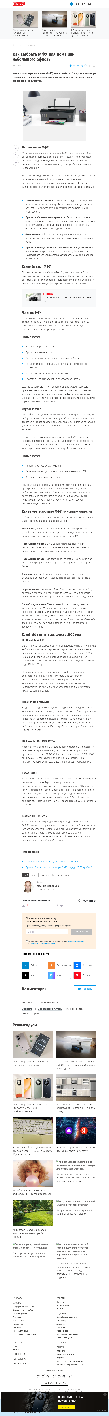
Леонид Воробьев (48, 886)
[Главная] (13, 45)
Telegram (35, 965)
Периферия (48, 294)
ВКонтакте (88, 965)
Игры (15, 1346)
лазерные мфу (47, 875)
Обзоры (17, 1303)
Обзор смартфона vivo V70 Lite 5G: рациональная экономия (24, 34)
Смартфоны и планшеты (23, 1307)
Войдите (27, 1008)
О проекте (60, 1351)
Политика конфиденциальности (70, 1365)
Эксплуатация (62, 1305)
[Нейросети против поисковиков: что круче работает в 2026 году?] (76, 1130)
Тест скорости (21, 1363)
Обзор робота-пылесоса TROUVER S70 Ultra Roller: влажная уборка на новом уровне (54, 35)
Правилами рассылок (76, 941)
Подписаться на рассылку (54, 1383)
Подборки (62, 1313)
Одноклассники (64, 965)
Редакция (60, 1358)
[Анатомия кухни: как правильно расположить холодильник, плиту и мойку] (76, 1087)
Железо (16, 1349)
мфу (34, 875)
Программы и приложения (24, 1334)
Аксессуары (18, 1324)
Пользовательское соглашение (70, 1361)
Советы (60, 1298)
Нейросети (19, 1354)
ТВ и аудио (17, 1327)
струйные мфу (65, 875)
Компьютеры (62, 1320)
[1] (23, 906)
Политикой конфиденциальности (42, 944)
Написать (87, 989)
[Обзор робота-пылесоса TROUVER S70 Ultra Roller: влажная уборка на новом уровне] (76, 1044)
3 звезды (78, 66)
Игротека (18, 1342)
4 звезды (81, 66)
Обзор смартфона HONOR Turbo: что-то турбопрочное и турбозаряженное (82, 34)
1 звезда (71, 66)
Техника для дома (20, 1331)
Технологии (19, 1359)
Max (59, 975)
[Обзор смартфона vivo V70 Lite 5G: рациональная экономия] (33, 1044)
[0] (61, 906)
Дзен (33, 975)
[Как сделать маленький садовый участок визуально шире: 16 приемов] (33, 1213)
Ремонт (59, 1309)
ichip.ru (60, 1347)
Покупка (60, 1302)
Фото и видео (18, 1320)
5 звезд (85, 66)
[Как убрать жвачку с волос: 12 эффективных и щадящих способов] (33, 1173)
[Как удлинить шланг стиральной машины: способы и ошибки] (76, 1203)
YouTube (87, 975)
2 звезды (74, 66)
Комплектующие (20, 1314)
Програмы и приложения (67, 1334)
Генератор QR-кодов (65, 1354)
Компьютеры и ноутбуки (23, 1310)
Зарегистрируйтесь (50, 1008)
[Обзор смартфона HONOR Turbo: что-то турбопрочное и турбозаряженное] (33, 1087)
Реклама (61, 1342)
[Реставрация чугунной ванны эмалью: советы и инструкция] (33, 1246)
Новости (17, 1298)
